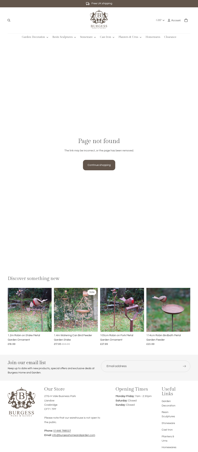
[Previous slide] (12, 310)
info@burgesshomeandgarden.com (73, 435)
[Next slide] (47, 310)
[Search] (9, 20)
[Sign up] (184, 366)
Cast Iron (167, 429)
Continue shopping (99, 165)
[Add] (45, 325)
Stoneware (168, 423)
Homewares (169, 447)
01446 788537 (62, 430)
